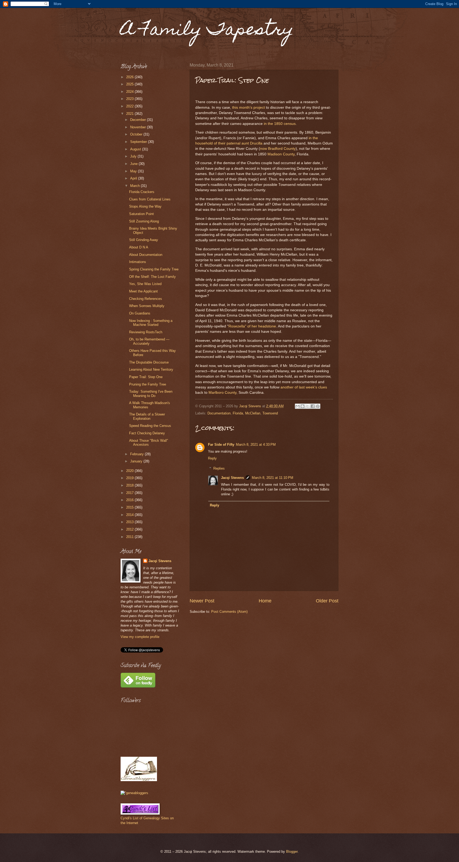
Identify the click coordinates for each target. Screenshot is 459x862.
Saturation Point (141, 214)
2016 (130, 500)
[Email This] (297, 406)
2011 (130, 537)
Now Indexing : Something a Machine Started (150, 323)
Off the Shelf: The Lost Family (152, 277)
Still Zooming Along (144, 221)
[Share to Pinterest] (317, 406)
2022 (130, 106)
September (139, 142)
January (136, 461)
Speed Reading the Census (150, 426)
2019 (130, 478)
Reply (212, 458)
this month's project (248, 108)
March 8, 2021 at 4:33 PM (256, 445)
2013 (130, 522)
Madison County (281, 154)
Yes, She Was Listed (145, 284)
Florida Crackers (141, 192)
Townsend (270, 413)
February (137, 454)
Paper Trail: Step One (146, 377)
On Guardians (139, 313)
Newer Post (202, 600)
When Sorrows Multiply (146, 306)
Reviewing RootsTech (145, 332)
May (134, 171)
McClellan (252, 413)
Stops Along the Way (145, 206)
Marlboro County (222, 393)
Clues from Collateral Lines (150, 199)
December (138, 120)
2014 (130, 515)
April (134, 178)
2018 (130, 485)
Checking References (145, 299)
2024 (130, 92)
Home (265, 600)
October (136, 134)
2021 (130, 114)
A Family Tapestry (207, 31)
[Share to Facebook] (312, 406)
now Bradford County (278, 149)
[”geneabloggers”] (134, 793)
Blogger (292, 852)
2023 (130, 99)
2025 (130, 84)
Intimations (137, 262)
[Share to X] (307, 406)
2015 (130, 507)
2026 (130, 77)
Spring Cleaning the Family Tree (153, 269)
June (134, 164)
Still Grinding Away (143, 240)
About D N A (138, 247)
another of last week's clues (303, 387)
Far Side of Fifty (221, 445)
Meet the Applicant (143, 291)
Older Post (327, 600)
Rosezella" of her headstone (252, 326)
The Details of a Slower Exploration (147, 416)
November (138, 127)
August (136, 149)
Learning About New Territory (151, 369)
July (134, 156)
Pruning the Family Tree (147, 384)
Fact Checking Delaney (147, 433)
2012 (130, 529)
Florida (238, 413)
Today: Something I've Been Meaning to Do (150, 393)
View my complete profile (140, 637)
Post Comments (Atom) (229, 612)
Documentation (219, 413)
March (135, 186)
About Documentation (145, 255)
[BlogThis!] (302, 406)
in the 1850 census (280, 124)
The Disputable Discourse (149, 362)
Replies (219, 468)
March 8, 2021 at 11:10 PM (272, 478)
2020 (130, 471)
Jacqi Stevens (232, 478)
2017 (130, 493)
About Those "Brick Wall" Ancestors (148, 443)
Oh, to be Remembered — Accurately (149, 341)
